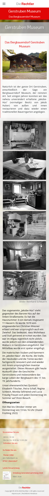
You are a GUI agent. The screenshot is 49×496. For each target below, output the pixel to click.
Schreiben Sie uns (10, 443)
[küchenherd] (24, 225)
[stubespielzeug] (24, 195)
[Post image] (7, 475)
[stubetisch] (24, 165)
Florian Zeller (8, 455)
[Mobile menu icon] (4, 3)
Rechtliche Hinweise (29, 493)
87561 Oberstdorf (10, 461)
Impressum (16, 493)
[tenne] (24, 285)
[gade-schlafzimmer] (24, 255)
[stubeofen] (24, 135)
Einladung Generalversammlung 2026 (28, 473)
